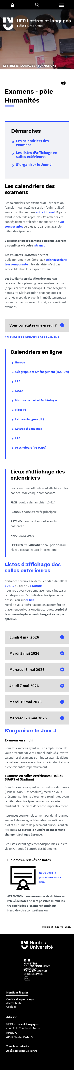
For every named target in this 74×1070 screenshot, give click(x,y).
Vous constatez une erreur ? (33, 325)
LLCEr (19, 391)
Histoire (20, 410)
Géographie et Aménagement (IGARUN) (42, 372)
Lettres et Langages (28, 428)
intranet (39, 245)
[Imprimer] (63, 83)
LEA (17, 381)
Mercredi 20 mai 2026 (28, 717)
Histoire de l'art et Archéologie (36, 400)
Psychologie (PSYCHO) (30, 447)
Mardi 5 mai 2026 (24, 653)
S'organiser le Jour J (34, 164)
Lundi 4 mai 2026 (24, 637)
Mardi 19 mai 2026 (25, 701)
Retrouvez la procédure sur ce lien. (50, 877)
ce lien (29, 600)
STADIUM (36, 586)
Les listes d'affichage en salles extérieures (36, 154)
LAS (17, 438)
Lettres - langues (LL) (29, 419)
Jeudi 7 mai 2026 (24, 685)
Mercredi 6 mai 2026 (27, 669)
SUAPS (9, 586)
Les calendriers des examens (32, 142)
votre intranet (45, 212)
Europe (20, 362)
